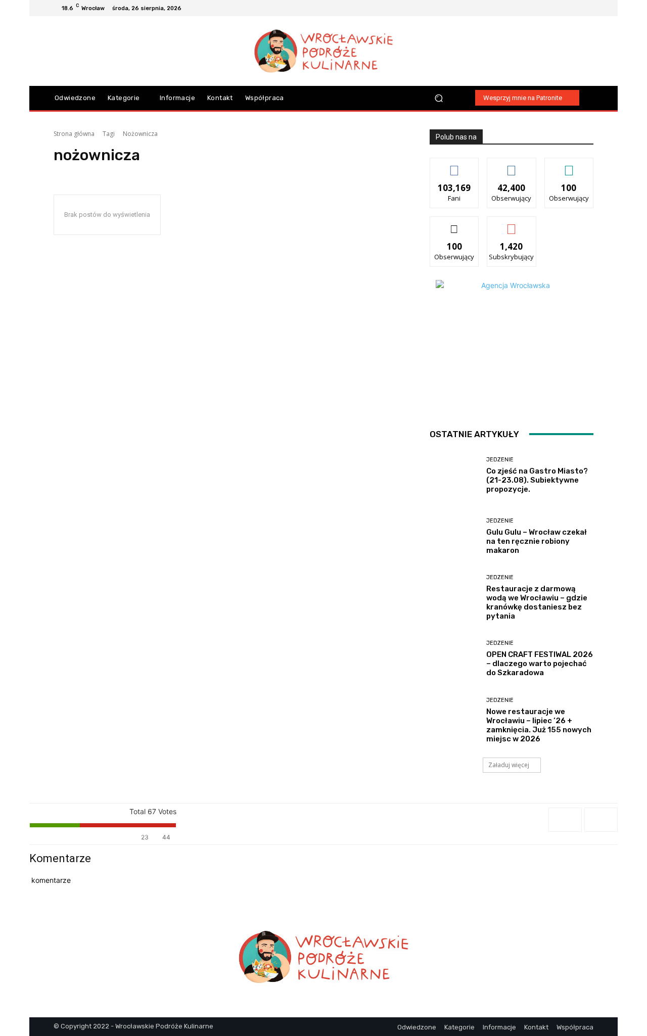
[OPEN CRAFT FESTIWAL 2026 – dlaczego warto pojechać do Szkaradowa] (454, 658)
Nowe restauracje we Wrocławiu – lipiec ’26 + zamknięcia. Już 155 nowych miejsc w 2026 (538, 725)
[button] (439, 98)
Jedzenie (500, 459)
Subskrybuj (511, 224)
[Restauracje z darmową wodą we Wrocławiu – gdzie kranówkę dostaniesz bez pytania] (454, 597)
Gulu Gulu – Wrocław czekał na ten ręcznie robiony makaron (536, 541)
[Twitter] (587, 8)
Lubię (454, 165)
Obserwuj (511, 165)
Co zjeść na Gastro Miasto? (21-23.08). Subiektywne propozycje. (537, 480)
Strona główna (74, 133)
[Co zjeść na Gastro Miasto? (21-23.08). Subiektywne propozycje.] (454, 475)
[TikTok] (575, 8)
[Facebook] (551, 8)
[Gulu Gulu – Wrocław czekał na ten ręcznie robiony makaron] (454, 536)
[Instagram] (563, 8)
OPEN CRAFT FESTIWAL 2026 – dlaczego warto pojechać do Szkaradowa (539, 663)
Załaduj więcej (508, 765)
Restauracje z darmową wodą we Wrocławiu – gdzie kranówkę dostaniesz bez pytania (536, 602)
